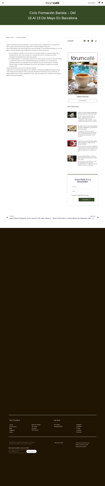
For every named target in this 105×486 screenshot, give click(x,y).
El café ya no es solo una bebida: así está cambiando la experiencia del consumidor (88, 127)
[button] (3, 3)
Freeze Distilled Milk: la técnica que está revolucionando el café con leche (87, 158)
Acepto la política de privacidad (19, 448)
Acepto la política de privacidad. (80, 195)
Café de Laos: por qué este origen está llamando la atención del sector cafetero (87, 143)
